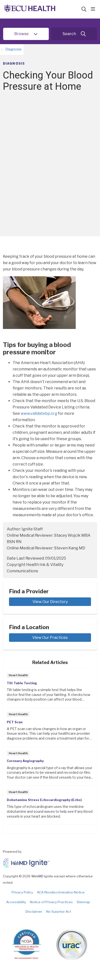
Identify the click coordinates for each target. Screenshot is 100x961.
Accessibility (16, 902)
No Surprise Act (58, 911)
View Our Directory (50, 601)
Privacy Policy (22, 892)
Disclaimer (33, 911)
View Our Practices (50, 637)
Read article (50, 690)
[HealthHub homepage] (42, 9)
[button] (94, 9)
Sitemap (83, 902)
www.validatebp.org (39, 413)
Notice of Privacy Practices (51, 902)
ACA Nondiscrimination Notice (61, 892)
